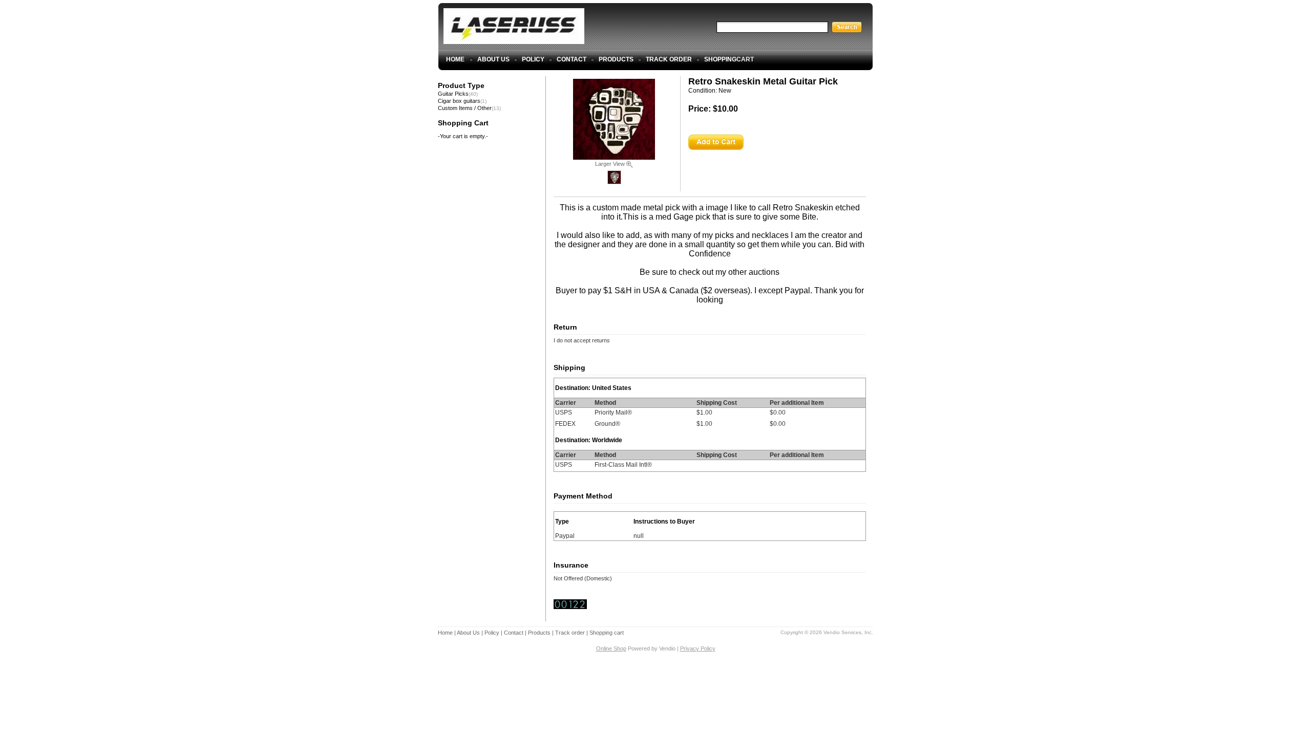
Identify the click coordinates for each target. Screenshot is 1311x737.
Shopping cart (606, 633)
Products (539, 633)
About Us (468, 633)
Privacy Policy (697, 648)
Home (445, 633)
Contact (513, 633)
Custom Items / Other (465, 108)
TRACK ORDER (669, 59)
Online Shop (611, 648)
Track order (570, 633)
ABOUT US (493, 59)
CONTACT (571, 59)
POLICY (533, 59)
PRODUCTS (616, 59)
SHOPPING (729, 59)
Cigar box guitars (459, 101)
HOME (455, 59)
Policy (491, 633)
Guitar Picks (453, 94)
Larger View (610, 164)
